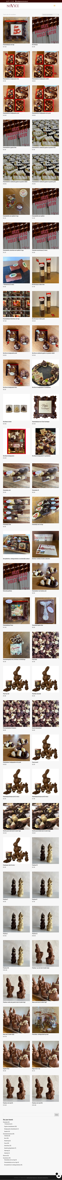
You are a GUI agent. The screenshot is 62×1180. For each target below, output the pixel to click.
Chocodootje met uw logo (9, 1160)
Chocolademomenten (7, 1134)
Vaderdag (6, 1150)
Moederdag (6, 1140)
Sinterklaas (6, 1145)
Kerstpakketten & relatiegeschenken (12, 1165)
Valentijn (6, 1153)
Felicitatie (6, 1135)
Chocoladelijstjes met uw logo (10, 1162)
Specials (6, 1131)
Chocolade (5, 1122)
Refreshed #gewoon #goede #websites (37, 1177)
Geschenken (5, 1158)
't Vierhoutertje (7, 1124)
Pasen (5, 1143)
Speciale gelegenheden (9, 1148)
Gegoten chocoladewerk (9, 1126)
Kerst (5, 1138)
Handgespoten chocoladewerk (10, 1129)
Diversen (5, 1155)
